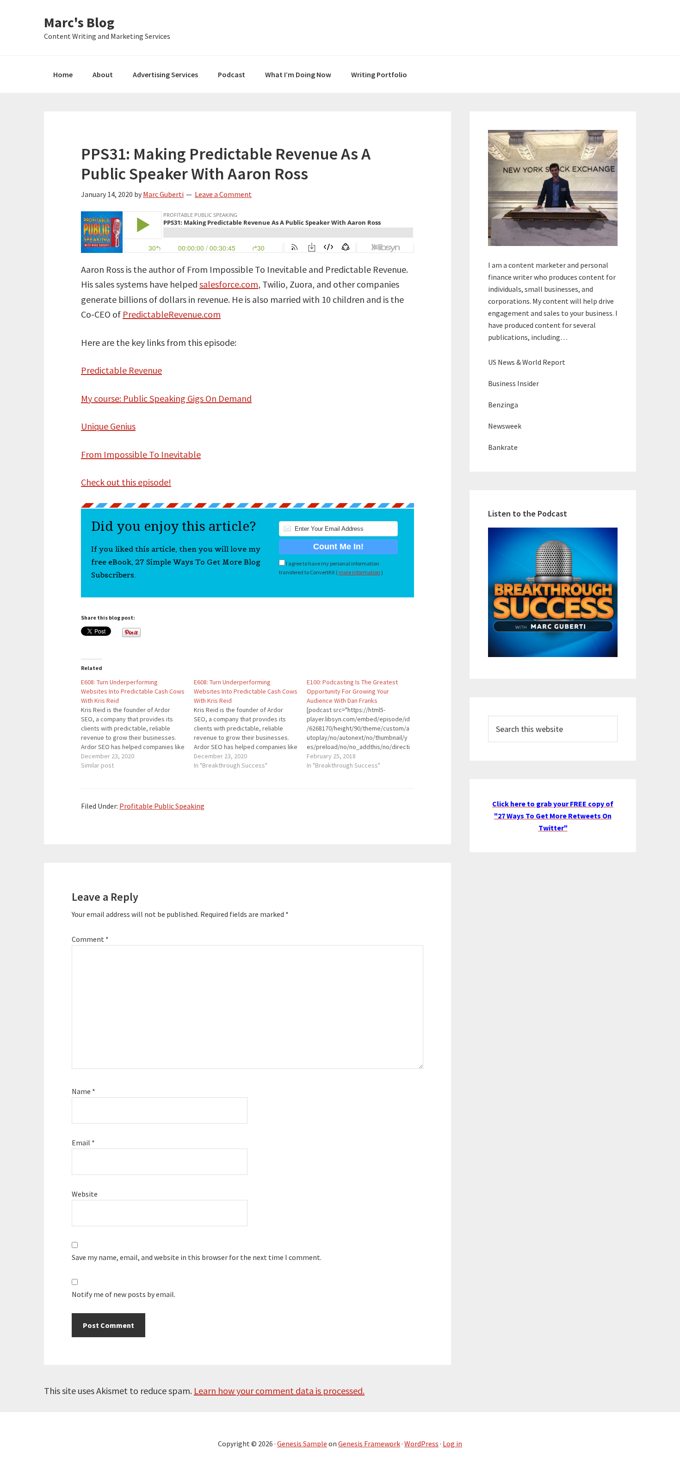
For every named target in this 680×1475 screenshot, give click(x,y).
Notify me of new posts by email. (123, 1294)
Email (83, 1142)
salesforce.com (228, 284)
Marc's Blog (79, 22)
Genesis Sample (302, 1443)
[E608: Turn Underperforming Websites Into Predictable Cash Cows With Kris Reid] (137, 723)
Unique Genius (108, 426)
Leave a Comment (223, 194)
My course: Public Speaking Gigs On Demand (166, 398)
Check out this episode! (126, 482)
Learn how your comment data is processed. (279, 1390)
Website (85, 1193)
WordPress (421, 1443)
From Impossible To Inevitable (141, 454)
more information (359, 572)
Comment (90, 939)
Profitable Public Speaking (161, 806)
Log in (452, 1443)
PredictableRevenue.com (172, 314)
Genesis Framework (369, 1443)
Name (83, 1091)
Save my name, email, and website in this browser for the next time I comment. (196, 1257)
